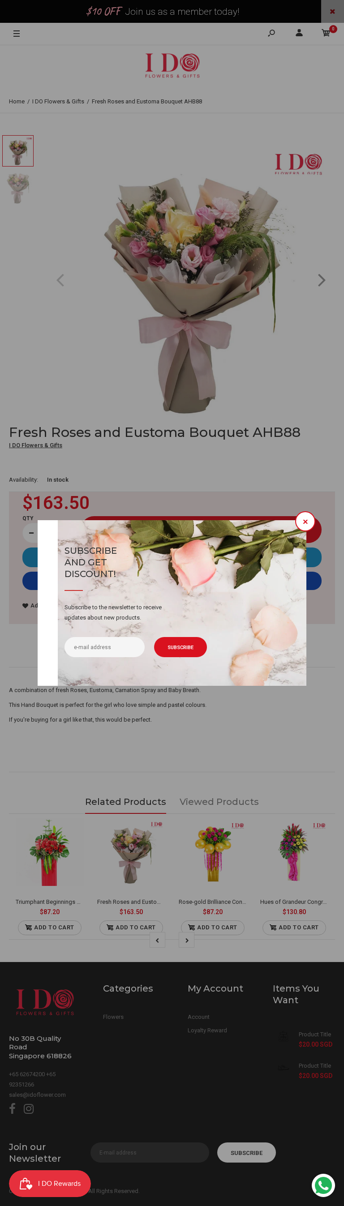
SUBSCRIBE (181, 647)
